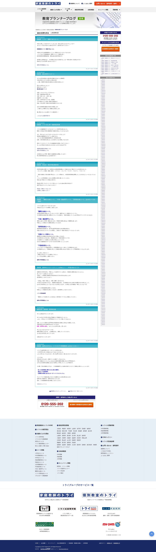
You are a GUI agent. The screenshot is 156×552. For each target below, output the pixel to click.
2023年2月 (103, 123)
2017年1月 (103, 218)
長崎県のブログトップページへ (58, 391)
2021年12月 (103, 144)
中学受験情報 (104, 428)
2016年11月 (103, 221)
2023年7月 (103, 115)
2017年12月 (103, 203)
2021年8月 (103, 150)
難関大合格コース (40, 471)
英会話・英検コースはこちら (44, 188)
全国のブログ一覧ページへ (76, 391)
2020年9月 (103, 166)
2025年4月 (103, 84)
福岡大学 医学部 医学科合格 (46, 309)
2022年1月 (103, 142)
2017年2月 (103, 217)
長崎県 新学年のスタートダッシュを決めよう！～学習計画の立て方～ (58, 267)
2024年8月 (103, 96)
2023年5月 (103, 118)
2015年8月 (103, 244)
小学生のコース (39, 453)
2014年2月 (103, 269)
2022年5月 (103, 136)
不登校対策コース (40, 466)
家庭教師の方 (116, 543)
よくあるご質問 (105, 455)
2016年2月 (103, 235)
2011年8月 (103, 314)
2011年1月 (103, 324)
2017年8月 (103, 208)
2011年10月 (103, 311)
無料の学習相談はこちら (43, 65)
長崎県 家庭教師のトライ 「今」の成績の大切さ (110, 66)
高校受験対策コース (40, 460)
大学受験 (59, 459)
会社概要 (43, 543)
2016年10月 (103, 223)
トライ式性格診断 (108, 441)
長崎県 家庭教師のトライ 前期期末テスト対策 (110, 62)
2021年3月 (103, 157)
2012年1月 (103, 306)
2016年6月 (103, 229)
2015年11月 (103, 239)
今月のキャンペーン (42, 384)
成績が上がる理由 (55, 9)
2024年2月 (103, 105)
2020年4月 (103, 172)
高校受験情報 (104, 431)
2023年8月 (103, 114)
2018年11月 (103, 187)
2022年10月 (103, 129)
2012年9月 (103, 294)
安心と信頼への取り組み (42, 446)
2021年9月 (103, 148)
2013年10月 (103, 275)
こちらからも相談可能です (43, 115)
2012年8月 (103, 296)
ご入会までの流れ (106, 451)
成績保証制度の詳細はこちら (44, 148)
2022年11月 (103, 127)
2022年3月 (103, 139)
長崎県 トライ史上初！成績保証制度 (48, 124)
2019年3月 (103, 181)
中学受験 (59, 454)
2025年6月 (103, 81)
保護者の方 (109, 543)
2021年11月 (103, 145)
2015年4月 (103, 248)
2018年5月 (103, 196)
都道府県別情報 (79, 9)
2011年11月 (103, 309)
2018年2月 (103, 200)
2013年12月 (103, 272)
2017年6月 (103, 211)
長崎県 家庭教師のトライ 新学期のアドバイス (110, 69)
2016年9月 (103, 224)
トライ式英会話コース (41, 473)
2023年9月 (103, 112)
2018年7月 (103, 193)
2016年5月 (103, 230)
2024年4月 (103, 102)
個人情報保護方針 (61, 543)
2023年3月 (103, 121)
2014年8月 (103, 260)
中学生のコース (39, 457)
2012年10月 (103, 293)
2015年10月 (103, 241)
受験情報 (115, 9)
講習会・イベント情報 (63, 466)
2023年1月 (103, 124)
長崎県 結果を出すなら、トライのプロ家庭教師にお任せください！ (58, 346)
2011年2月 (103, 323)
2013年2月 (103, 287)
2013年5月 (103, 282)
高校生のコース (39, 462)
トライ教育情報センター (42, 443)
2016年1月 (103, 236)
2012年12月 (103, 290)
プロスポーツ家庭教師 (41, 475)
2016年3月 (103, 233)
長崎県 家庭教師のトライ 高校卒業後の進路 (109, 60)
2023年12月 (103, 108)
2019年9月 (103, 178)
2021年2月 (103, 159)
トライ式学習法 (39, 437)
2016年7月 (103, 227)
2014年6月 (103, 263)
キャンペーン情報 (103, 9)
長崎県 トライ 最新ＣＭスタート (48, 39)
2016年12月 (103, 220)
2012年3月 (103, 303)
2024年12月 (103, 90)
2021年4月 (103, 156)
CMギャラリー (107, 437)
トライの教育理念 (41, 9)
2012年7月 (103, 297)
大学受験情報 (104, 433)
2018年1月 (103, 202)
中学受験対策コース (40, 455)
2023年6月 (103, 117)
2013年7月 (103, 279)
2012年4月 (103, 302)
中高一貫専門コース (40, 469)
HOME (36, 543)
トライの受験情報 (108, 425)
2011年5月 (103, 318)
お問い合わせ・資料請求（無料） (107, 3)
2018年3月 (103, 199)
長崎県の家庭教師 (50, 29)
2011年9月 (103, 312)
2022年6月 (103, 135)
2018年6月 (103, 194)
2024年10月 (103, 93)
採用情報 (85, 543)
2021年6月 (103, 153)
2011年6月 (103, 317)
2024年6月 (103, 99)
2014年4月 (103, 266)
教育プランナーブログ (63, 447)
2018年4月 (103, 197)
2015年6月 (103, 245)
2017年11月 (103, 205)
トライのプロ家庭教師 (41, 439)
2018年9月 (103, 190)
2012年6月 (103, 299)
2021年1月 (103, 160)
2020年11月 (103, 163)
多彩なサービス (39, 441)
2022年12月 (103, 126)
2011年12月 (103, 308)
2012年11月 (103, 291)
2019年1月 (103, 184)
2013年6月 (103, 281)
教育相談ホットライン (107, 453)
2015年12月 (103, 238)
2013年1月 (103, 288)
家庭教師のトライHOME (41, 29)
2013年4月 (103, 284)
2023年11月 (103, 109)
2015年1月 (103, 253)
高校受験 (59, 456)
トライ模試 (60, 473)
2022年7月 (103, 133)
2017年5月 (103, 212)
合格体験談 (91, 9)
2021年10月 (103, 147)
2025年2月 (103, 87)
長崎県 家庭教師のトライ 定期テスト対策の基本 (110, 65)
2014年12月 (103, 254)
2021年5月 (103, 154)
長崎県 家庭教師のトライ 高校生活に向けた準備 (110, 68)
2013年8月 (103, 278)
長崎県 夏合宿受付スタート (46, 74)
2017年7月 (103, 209)
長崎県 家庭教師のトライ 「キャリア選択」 (109, 63)
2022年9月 (103, 130)
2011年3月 (103, 321)
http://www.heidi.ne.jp (63, 549)
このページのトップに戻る (92, 68)
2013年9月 (103, 276)
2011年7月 (103, 315)
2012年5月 (103, 300)
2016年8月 (103, 226)
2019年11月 (103, 175)
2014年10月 (103, 257)
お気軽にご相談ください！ (43, 190)
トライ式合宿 (61, 471)
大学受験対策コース (40, 464)
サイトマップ (51, 543)
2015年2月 (103, 251)
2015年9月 (103, 242)
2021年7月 (103, 151)
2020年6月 (103, 169)
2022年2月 (103, 141)
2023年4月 (103, 120)
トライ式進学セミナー (63, 468)
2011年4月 (103, 320)
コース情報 (67, 9)
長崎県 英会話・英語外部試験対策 (48, 165)
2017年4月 (103, 214)
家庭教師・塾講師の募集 (75, 543)
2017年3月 (103, 215)
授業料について (105, 448)
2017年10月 (103, 206)
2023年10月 (103, 111)
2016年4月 (103, 232)
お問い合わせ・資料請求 (110, 445)
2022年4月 (103, 138)
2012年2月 (103, 305)
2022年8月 (103, 132)
